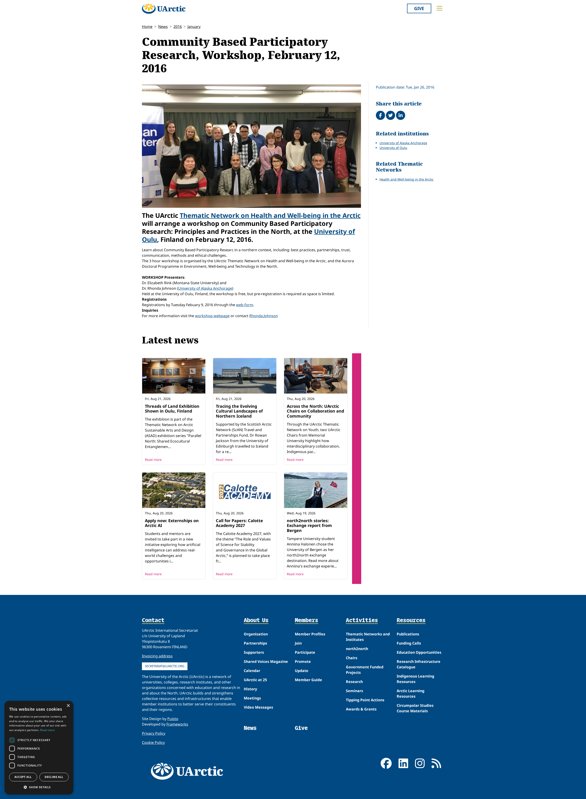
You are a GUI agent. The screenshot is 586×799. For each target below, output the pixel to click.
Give (419, 8)
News (163, 26)
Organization (256, 634)
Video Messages (258, 707)
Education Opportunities (419, 652)
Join (298, 643)
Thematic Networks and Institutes (368, 637)
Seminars (354, 690)
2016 (178, 26)
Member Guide (308, 679)
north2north (357, 648)
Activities (362, 620)
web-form (244, 304)
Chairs (351, 657)
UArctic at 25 (255, 679)
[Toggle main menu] (439, 8)
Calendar (252, 670)
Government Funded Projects (364, 669)
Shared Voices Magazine (266, 661)
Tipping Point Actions (365, 699)
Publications (408, 634)
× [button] (68, 705)
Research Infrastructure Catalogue (418, 664)
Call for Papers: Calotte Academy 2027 (239, 523)
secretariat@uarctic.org (164, 666)
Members (306, 620)
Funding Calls (409, 643)
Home (147, 26)
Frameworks (177, 724)
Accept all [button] (23, 777)
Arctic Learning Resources (410, 693)
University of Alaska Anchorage (205, 288)
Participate (305, 652)
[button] (39, 787)
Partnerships (255, 643)
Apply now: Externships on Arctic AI (172, 523)
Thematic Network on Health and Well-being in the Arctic (270, 215)
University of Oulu (393, 148)
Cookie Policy (153, 742)
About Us (256, 620)
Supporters (254, 652)
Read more (153, 459)
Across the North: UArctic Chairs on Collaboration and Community (315, 411)
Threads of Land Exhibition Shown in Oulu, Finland (172, 408)
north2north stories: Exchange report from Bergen (309, 525)
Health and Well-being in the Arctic (407, 179)
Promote (303, 661)
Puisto (172, 718)
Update (301, 670)
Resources (411, 620)
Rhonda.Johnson (263, 315)
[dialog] (39, 747)
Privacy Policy (153, 733)
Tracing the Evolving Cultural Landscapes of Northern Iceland (239, 411)
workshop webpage (212, 315)
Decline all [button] (54, 777)
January (194, 26)
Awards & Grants (361, 709)
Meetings (252, 698)
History (250, 688)
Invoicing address (157, 656)
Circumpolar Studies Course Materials (415, 708)
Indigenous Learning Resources (415, 679)
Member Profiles (310, 634)
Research (354, 681)
